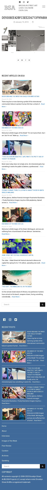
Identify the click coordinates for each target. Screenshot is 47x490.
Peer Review (6, 446)
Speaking (5, 461)
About (4, 431)
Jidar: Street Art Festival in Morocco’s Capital (18, 255)
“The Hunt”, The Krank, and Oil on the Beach (17, 287)
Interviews (6, 436)
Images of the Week (9, 441)
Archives (5, 456)
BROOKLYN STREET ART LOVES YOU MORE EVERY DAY (28, 8)
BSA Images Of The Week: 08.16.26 (12, 224)
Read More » (24, 135)
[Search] (42, 304)
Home (4, 426)
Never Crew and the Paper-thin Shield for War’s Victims (20, 96)
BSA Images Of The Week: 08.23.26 (12, 128)
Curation (5, 451)
